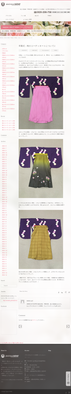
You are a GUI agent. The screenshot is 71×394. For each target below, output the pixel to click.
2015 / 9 (4, 257)
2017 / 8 (4, 221)
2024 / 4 (4, 188)
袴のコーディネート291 (8, 127)
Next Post (68, 326)
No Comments (45, 50)
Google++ (64, 291)
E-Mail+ (68, 291)
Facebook (57, 291)
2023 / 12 (4, 197)
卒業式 (49, 15)
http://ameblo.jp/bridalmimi (10, 300)
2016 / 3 (4, 244)
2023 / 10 (4, 201)
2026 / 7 (4, 148)
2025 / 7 (4, 161)
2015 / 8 (4, 259)
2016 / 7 (4, 235)
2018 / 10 (4, 215)
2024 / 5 (4, 186)
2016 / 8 (4, 232)
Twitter (61, 291)
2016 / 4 (4, 241)
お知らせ (4, 48)
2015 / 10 (4, 255)
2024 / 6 (4, 184)
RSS (68, 391)
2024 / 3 (4, 190)
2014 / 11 (4, 275)
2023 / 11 (4, 199)
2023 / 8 (4, 206)
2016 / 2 (4, 246)
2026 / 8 (4, 146)
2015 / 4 (4, 266)
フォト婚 (23, 15)
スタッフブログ (10, 19)
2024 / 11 (4, 172)
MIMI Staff (34, 50)
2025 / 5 (4, 166)
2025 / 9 (4, 157)
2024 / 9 (4, 177)
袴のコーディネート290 (8, 129)
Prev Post (20, 326)
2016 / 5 (4, 239)
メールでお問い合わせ (6, 343)
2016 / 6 (4, 237)
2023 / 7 (4, 208)
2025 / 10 (4, 155)
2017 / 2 (4, 228)
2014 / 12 (4, 272)
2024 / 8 (4, 179)
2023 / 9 (4, 204)
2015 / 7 (4, 261)
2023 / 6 (4, 210)
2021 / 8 (4, 212)
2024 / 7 (4, 181)
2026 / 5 (4, 150)
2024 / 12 (4, 170)
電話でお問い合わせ (17, 343)
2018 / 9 (4, 217)
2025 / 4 (4, 168)
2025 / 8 (4, 159)
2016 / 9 (4, 230)
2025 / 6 (4, 164)
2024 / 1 (4, 195)
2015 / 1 (4, 270)
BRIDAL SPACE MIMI (5, 37)
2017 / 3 (4, 226)
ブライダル (9, 15)
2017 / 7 (4, 224)
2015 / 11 (4, 252)
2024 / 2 (4, 192)
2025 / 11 (4, 152)
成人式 (36, 15)
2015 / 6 (4, 264)
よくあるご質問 (27, 19)
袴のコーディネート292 (8, 125)
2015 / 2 (4, 268)
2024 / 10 (4, 175)
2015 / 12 (4, 250)
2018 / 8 (4, 219)
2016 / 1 (4, 248)
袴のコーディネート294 (8, 121)
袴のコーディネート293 (8, 123)
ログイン (34, 320)
